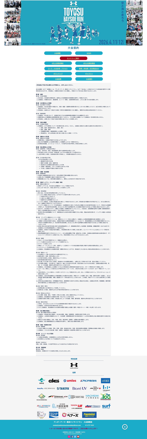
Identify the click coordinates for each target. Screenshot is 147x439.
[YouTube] (78, 436)
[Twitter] (75, 436)
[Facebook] (72, 436)
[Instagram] (69, 436)
